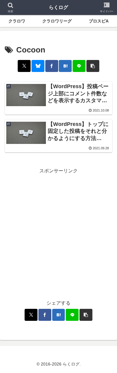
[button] (92, 66)
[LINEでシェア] (79, 66)
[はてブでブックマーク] (65, 66)
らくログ (58, 7)
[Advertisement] (58, 233)
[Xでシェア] (24, 66)
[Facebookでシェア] (51, 66)
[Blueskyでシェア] (38, 66)
